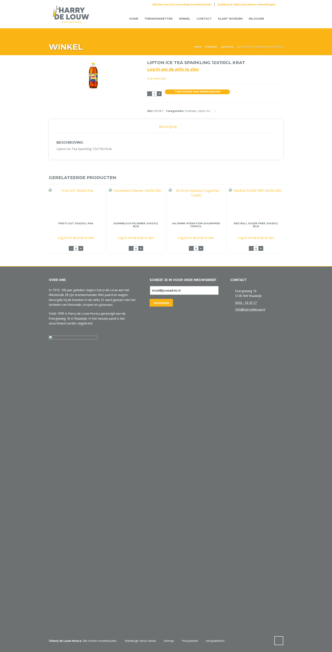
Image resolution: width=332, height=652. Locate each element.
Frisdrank (211, 46)
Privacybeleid (190, 641)
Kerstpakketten (215, 641)
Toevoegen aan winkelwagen (197, 91)
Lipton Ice (227, 46)
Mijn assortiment (245, 4)
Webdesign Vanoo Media (140, 641)
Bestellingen (267, 4)
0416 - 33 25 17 (246, 303)
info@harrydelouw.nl (250, 309)
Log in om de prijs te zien (173, 69)
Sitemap (169, 641)
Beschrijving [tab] (168, 126)
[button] (5, 647)
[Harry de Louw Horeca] (71, 18)
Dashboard (224, 4)
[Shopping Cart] (273, 18)
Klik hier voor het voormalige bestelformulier (182, 4)
